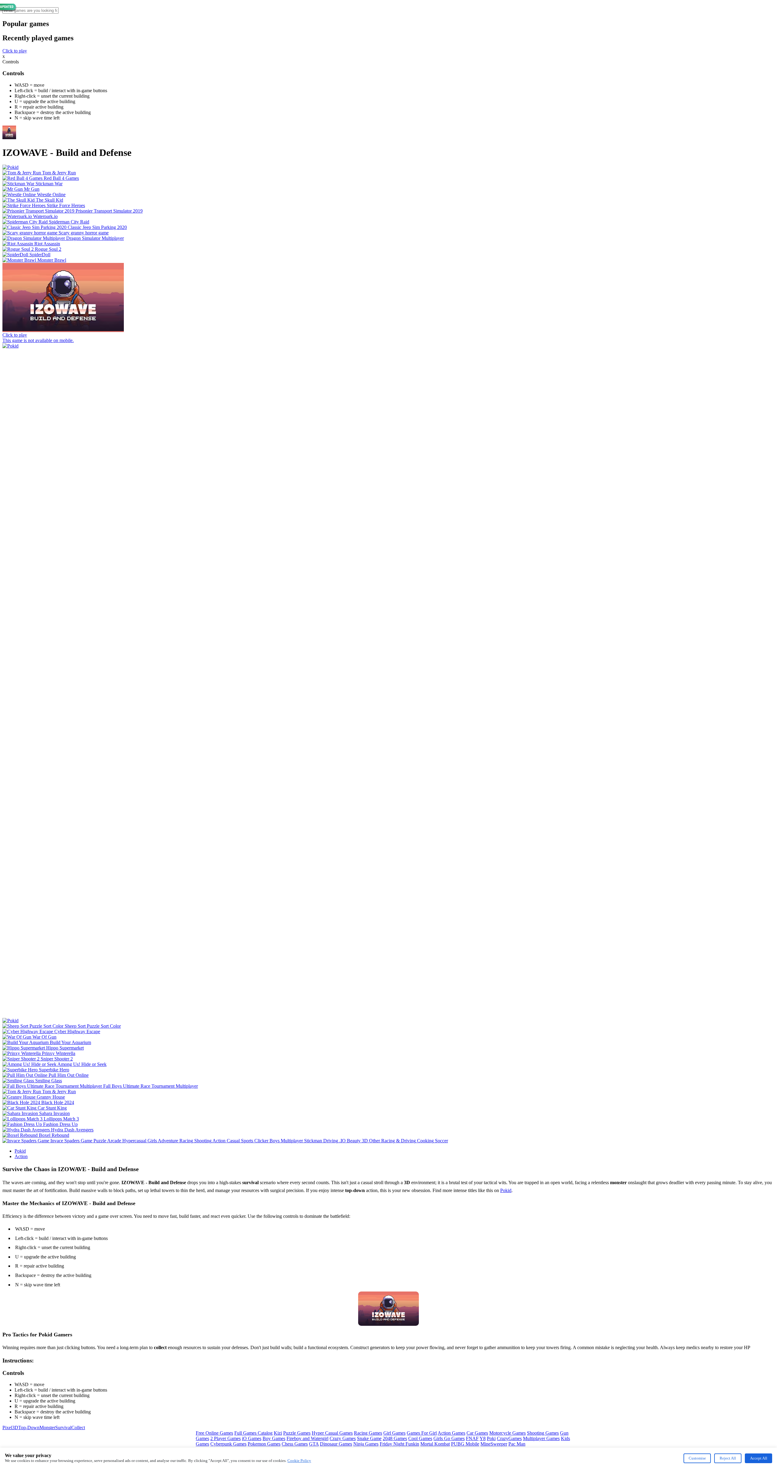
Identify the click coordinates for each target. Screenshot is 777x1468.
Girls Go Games (449, 1438)
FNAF (472, 1438)
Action (21, 1156)
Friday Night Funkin (399, 1443)
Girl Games (394, 1433)
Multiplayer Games (541, 1438)
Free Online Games (214, 1433)
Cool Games (420, 1438)
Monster (47, 1427)
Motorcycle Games (507, 1433)
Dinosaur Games (336, 1443)
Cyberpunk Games (228, 1443)
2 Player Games (225, 1438)
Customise (697, 1458)
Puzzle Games (296, 1433)
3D (15, 1427)
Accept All (758, 1458)
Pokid (20, 1151)
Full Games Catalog (253, 1433)
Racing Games (368, 1433)
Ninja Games (365, 1443)
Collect (78, 1427)
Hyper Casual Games (332, 1433)
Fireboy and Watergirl (307, 1438)
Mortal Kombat (435, 1443)
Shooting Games (543, 1433)
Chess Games (295, 1443)
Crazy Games (343, 1438)
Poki (491, 1438)
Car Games (477, 1433)
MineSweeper (493, 1443)
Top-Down (28, 1427)
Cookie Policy (299, 1460)
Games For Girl (422, 1433)
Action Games (451, 1433)
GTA (314, 1443)
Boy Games (274, 1438)
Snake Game (369, 1438)
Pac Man (516, 1443)
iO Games (251, 1438)
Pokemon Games (264, 1443)
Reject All (728, 1458)
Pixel (7, 1427)
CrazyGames (509, 1438)
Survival (63, 1427)
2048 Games (395, 1438)
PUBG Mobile (465, 1443)
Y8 (483, 1438)
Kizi (278, 1433)
